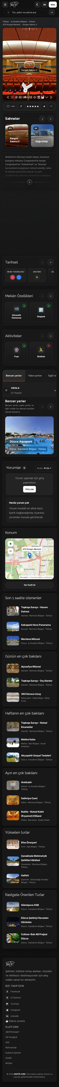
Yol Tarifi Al (29, 585)
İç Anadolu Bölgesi (19, 22)
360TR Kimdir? (13, 1032)
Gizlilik (9, 1058)
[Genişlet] (44, 106)
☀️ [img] (37, 277)
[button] (29, 555)
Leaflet (25, 577)
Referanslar (11, 1047)
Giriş (53, 4)
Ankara (32, 22)
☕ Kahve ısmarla (15, 1020)
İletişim (9, 1063)
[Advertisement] (29, 220)
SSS (7, 1042)
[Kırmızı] (12, 277)
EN (44, 4)
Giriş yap (29, 489)
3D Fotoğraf (11, 1037)
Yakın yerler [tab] (35, 375)
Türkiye (6, 22)
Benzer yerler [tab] (14, 375)
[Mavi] (18, 277)
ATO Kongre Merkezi (11, 25)
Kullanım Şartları (13, 1052)
